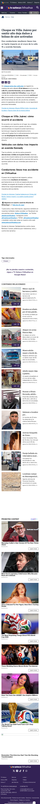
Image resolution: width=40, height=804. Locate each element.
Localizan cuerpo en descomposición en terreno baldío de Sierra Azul (30, 475)
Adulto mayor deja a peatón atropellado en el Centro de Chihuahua (30, 372)
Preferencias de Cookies (18, 797)
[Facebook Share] (9, 82)
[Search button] (37, 8)
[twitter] (14, 771)
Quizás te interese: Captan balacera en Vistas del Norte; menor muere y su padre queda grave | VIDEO (19, 196)
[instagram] (17, 771)
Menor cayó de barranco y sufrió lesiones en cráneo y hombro (30, 290)
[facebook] (23, 771)
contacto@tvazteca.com (26, 789)
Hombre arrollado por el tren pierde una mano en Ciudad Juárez (30, 310)
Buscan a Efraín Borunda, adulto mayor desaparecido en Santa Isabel (29, 392)
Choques (5, 261)
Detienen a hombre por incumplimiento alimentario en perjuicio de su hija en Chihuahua (30, 413)
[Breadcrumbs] (4, 17)
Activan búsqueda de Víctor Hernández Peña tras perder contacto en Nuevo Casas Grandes (30, 434)
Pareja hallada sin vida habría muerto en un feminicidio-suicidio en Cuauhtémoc (30, 454)
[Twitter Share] (3, 82)
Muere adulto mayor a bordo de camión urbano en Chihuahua (30, 351)
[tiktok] (20, 771)
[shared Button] (6, 82)
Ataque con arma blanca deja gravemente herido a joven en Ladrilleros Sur (30, 331)
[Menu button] (2, 8)
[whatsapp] (26, 771)
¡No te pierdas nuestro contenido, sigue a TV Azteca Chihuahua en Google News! (20, 272)
